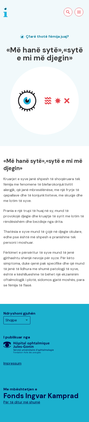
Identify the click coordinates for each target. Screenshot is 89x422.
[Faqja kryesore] (5, 11)
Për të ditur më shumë (21, 402)
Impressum (12, 363)
